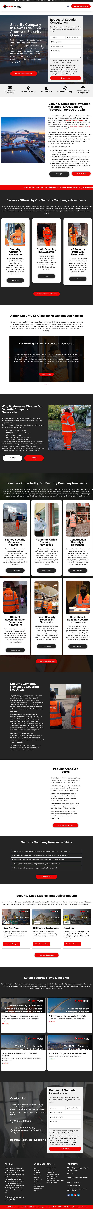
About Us (36, 1177)
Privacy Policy (38, 1188)
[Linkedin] (78, 1195)
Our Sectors (37, 1175)
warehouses (52, 129)
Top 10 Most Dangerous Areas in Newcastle (67, 1053)
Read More (5, 1023)
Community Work (39, 1186)
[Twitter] (72, 1195)
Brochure (36, 1170)
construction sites (84, 127)
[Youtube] (75, 1195)
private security (62, 129)
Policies (36, 1191)
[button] (67, 6)
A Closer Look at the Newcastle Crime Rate (67, 1016)
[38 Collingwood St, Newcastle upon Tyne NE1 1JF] (11, 1130)
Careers (36, 1181)
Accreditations (38, 1179)
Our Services (37, 1172)
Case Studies (37, 1184)
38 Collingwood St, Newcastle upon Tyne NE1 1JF (28, 1130)
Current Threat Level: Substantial (15, 1198)
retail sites (73, 127)
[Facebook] (68, 1195)
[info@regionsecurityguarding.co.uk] (11, 1140)
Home (35, 1168)
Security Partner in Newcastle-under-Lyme (21, 1016)
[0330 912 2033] (11, 1121)
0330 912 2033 (22, 1121)
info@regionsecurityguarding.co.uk (33, 1139)
